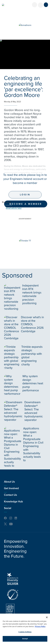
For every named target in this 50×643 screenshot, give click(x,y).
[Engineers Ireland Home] (3, 5)
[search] (40, 5)
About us (9, 481)
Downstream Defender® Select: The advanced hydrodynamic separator (33, 411)
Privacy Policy (40, 626)
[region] (25, 628)
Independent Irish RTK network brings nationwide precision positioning (31, 294)
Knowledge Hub (13, 501)
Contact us (10, 495)
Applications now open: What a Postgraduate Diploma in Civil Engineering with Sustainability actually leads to (33, 444)
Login (25, 194)
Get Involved (11, 488)
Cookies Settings (24, 632)
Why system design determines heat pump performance (32, 383)
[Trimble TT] (25, 240)
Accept (25, 639)
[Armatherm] (25, 25)
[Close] (47, 617)
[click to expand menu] (46, 4)
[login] (34, 4)
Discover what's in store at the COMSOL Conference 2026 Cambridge (32, 324)
